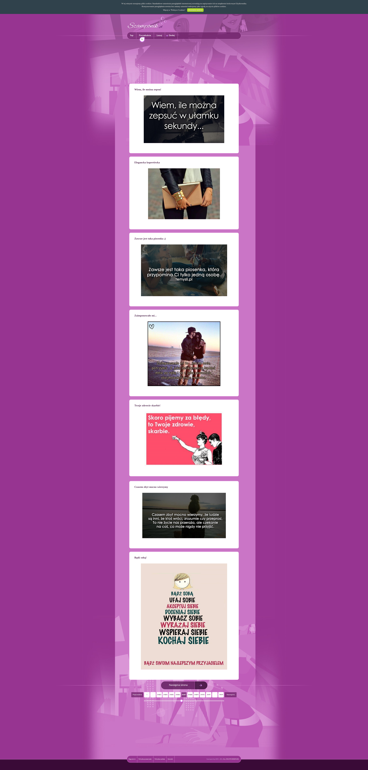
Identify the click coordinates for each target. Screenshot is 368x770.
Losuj (159, 35)
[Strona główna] (147, 29)
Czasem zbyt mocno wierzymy (151, 486)
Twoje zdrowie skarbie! (147, 405)
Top (131, 35)
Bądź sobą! (140, 557)
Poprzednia (137, 695)
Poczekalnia (145, 37)
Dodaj (172, 35)
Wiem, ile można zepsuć (147, 89)
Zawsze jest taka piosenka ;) (150, 238)
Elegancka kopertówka (147, 162)
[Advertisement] (184, 62)
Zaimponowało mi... (145, 315)
